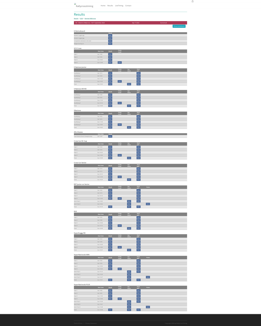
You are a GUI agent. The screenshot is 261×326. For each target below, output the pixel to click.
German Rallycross (90, 18)
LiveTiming (119, 5)
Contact (128, 5)
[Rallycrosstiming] (83, 6)
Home (103, 5)
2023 (81, 18)
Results (110, 5)
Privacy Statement (91, 323)
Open (110, 35)
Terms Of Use (78, 323)
